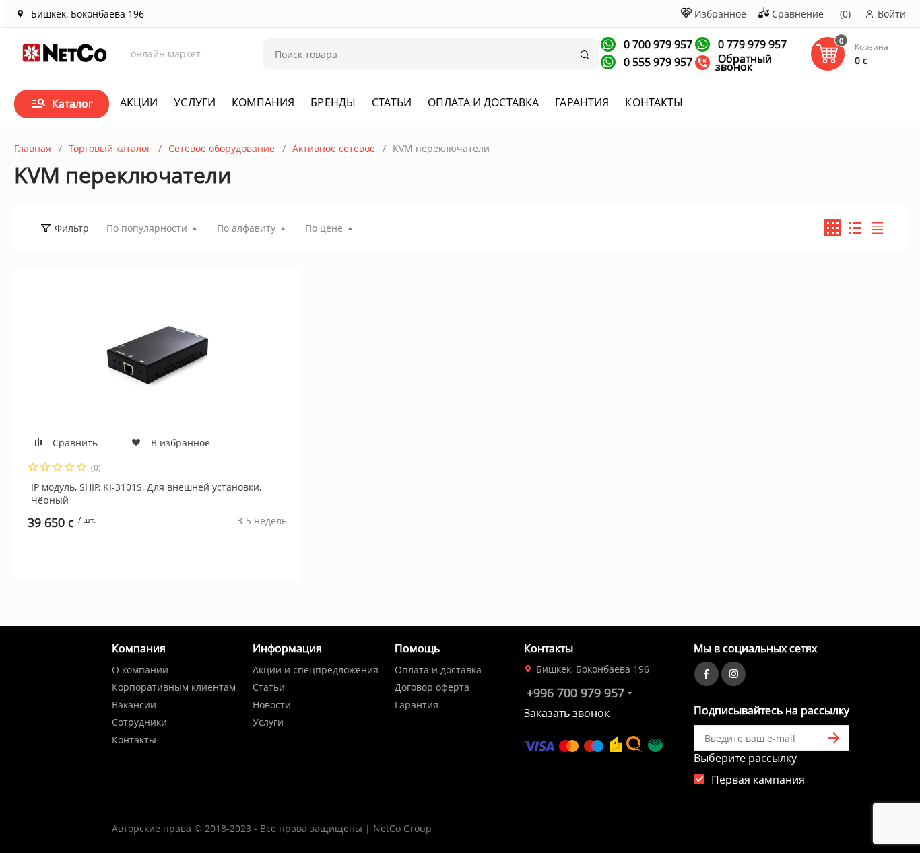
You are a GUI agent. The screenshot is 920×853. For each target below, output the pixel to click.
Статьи (392, 102)
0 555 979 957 (656, 62)
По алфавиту (246, 227)
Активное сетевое (333, 148)
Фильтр (72, 227)
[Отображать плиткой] (832, 227)
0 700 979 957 (656, 44)
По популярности (146, 227)
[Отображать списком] (855, 227)
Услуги (195, 102)
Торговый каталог (110, 148)
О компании (140, 669)
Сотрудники (139, 722)
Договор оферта (432, 687)
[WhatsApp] (608, 44)
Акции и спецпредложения (316, 669)
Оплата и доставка (483, 102)
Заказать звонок (567, 713)
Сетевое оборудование (221, 148)
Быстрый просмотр (157, 355)
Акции (139, 102)
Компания (263, 102)
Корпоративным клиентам (174, 687)
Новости (272, 704)
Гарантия (582, 102)
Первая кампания (758, 779)
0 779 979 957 (751, 44)
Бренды (333, 102)
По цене (324, 227)
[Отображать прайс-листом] (877, 227)
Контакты (654, 102)
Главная (32, 148)
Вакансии (134, 704)
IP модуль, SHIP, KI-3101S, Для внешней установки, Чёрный (146, 492)
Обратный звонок (743, 63)
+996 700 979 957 (575, 693)
